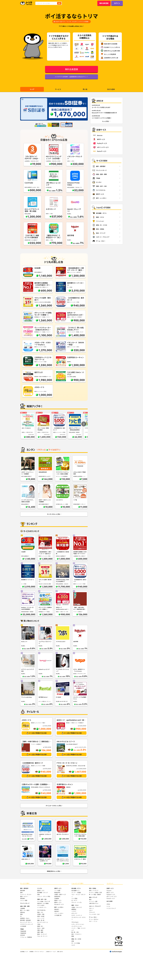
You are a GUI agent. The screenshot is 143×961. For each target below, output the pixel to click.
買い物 (85, 89)
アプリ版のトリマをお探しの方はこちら (71, 26)
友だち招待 (111, 89)
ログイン (117, 3)
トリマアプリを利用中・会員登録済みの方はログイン (71, 77)
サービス (58, 89)
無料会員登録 (103, 3)
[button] (40, 125)
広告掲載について (24, 951)
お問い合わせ (60, 951)
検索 (59, 3)
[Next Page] (83, 424)
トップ (32, 89)
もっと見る (105, 121)
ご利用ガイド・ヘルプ (51, 951)
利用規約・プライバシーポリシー (36, 951)
